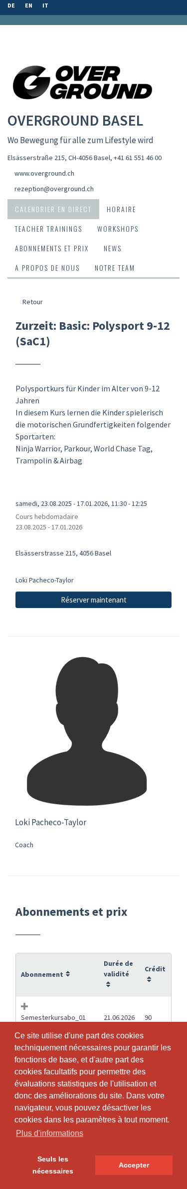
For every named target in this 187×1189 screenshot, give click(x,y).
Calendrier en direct (53, 209)
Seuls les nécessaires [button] (52, 1165)
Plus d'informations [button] (49, 1133)
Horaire (121, 209)
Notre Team (115, 267)
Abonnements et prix (52, 248)
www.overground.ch (44, 173)
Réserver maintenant (94, 600)
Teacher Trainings (48, 228)
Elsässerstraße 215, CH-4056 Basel (58, 157)
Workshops (118, 228)
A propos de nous (47, 267)
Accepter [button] (134, 1165)
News (113, 248)
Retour (32, 301)
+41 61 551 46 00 (138, 157)
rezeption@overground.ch (54, 188)
